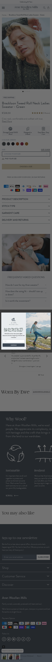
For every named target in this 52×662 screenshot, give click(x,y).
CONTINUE (14, 345)
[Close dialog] (49, 314)
